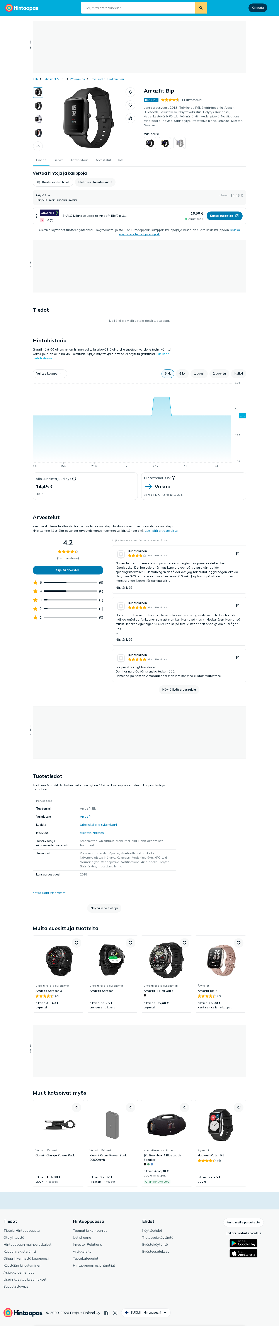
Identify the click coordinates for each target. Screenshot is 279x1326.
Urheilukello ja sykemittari (107, 79)
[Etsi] (201, 8)
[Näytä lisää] (36, 216)
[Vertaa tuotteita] (130, 118)
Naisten (98, 833)
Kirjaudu (258, 8)
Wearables (77, 79)
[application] (139, 425)
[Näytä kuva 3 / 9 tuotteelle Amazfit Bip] (38, 119)
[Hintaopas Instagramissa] (115, 1312)
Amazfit (85, 817)
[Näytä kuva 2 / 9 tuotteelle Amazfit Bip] (38, 106)
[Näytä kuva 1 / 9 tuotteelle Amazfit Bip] (38, 92)
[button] (38, 146)
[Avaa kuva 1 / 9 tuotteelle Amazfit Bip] (84, 120)
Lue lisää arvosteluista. (161, 531)
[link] (179, 569)
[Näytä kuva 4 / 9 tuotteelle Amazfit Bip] (38, 133)
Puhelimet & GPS (54, 79)
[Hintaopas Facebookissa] (106, 1312)
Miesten (85, 833)
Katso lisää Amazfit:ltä (49, 893)
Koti (35, 79)
